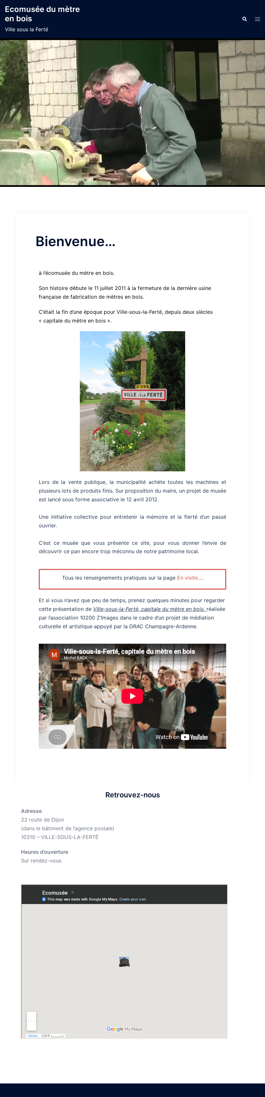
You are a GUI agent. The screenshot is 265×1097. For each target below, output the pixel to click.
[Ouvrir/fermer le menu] (257, 19)
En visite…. (190, 577)
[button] (244, 19)
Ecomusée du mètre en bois (42, 14)
